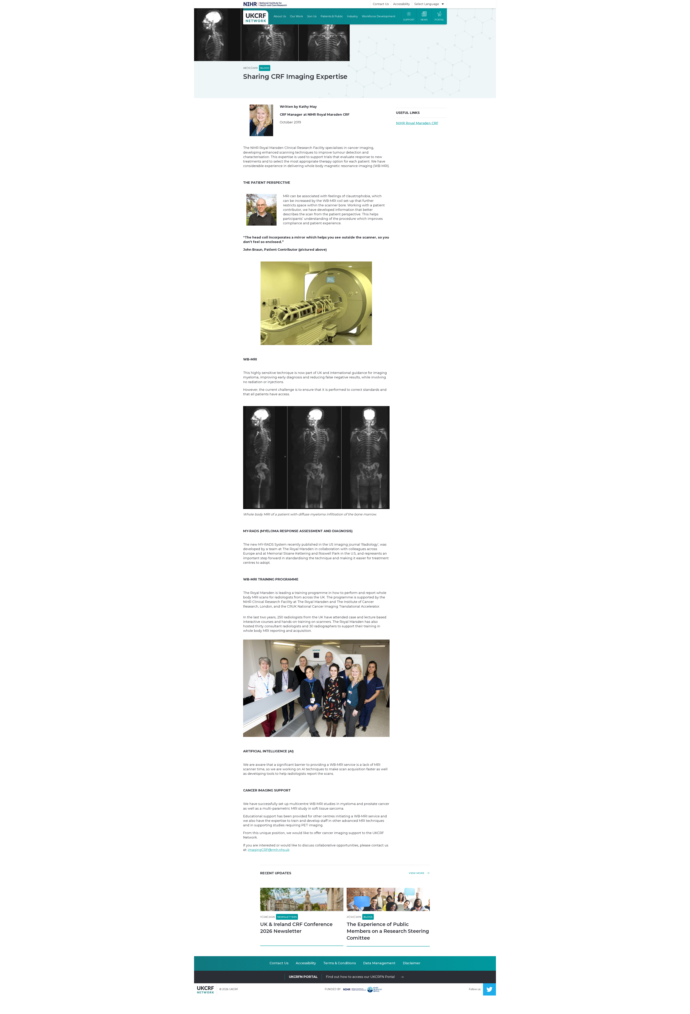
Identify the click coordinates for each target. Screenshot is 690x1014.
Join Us (311, 16)
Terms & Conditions (339, 963)
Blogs (368, 916)
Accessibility (401, 4)
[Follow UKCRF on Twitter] (489, 989)
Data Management (379, 963)
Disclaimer (411, 963)
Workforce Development (378, 16)
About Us (280, 16)
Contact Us (381, 4)
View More (417, 873)
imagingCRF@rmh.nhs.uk (268, 850)
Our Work (296, 16)
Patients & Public (332, 16)
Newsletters (287, 916)
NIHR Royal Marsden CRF (417, 123)
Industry (352, 16)
